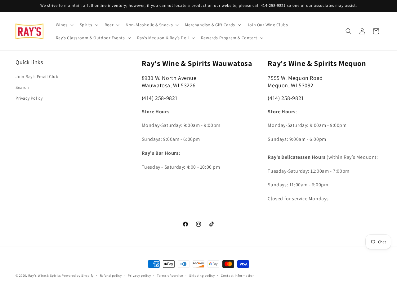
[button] (64, 24)
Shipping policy (202, 275)
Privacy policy (139, 275)
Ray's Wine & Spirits (44, 275)
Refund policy (111, 275)
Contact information (237, 275)
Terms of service (170, 275)
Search (22, 87)
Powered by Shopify (78, 275)
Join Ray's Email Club (37, 76)
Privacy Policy (29, 98)
